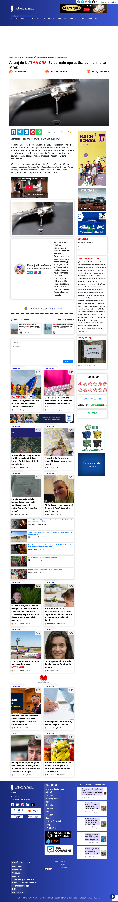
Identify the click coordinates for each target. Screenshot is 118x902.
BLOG (44, 19)
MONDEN (37, 19)
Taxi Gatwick (63, 864)
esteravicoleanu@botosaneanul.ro (39, 268)
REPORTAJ (29, 19)
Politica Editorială (53, 821)
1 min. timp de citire (58, 72)
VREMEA (92, 413)
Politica (14, 733)
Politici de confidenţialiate (24, 882)
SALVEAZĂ (67, 362)
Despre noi (17, 866)
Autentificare (101, 2)
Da (81, 246)
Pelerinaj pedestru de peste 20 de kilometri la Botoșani (42, 557)
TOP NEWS (51, 19)
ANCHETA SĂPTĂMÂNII (65, 19)
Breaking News (52, 799)
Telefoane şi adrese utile (23, 879)
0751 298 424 (15, 796)
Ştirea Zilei (50, 792)
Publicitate (17, 870)
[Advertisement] (59, 40)
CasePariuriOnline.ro (54, 861)
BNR (88, 405)
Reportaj (49, 805)
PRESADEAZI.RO (64, 861)
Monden (49, 815)
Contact (16, 873)
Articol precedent (21, 320)
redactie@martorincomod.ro (20, 799)
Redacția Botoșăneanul (39, 265)
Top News (50, 795)
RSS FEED (16, 889)
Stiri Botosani (19, 57)
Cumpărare (96, 405)
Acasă (11, 57)
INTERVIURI (20, 19)
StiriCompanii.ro (64, 865)
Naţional (48, 629)
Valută (81, 405)
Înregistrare (112, 2)
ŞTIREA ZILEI (79, 19)
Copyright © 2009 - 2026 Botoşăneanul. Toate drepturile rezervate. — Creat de (59, 898)
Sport (48, 818)
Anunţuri (16, 876)
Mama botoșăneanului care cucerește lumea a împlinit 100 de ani (45, 569)
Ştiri (47, 802)
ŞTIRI (12, 19)
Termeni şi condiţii (20, 886)
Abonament (17, 892)
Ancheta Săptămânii (54, 789)
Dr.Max (62, 863)
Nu (81, 250)
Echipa (48, 824)
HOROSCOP (92, 377)
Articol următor (65, 320)
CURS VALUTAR (92, 399)
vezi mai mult (85, 331)
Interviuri (49, 808)
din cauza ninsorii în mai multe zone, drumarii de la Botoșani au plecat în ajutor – (63, 326)
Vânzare (103, 405)
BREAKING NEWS (91, 19)
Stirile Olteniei (64, 867)
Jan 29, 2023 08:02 (100, 72)
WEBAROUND (94, 898)
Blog (47, 811)
